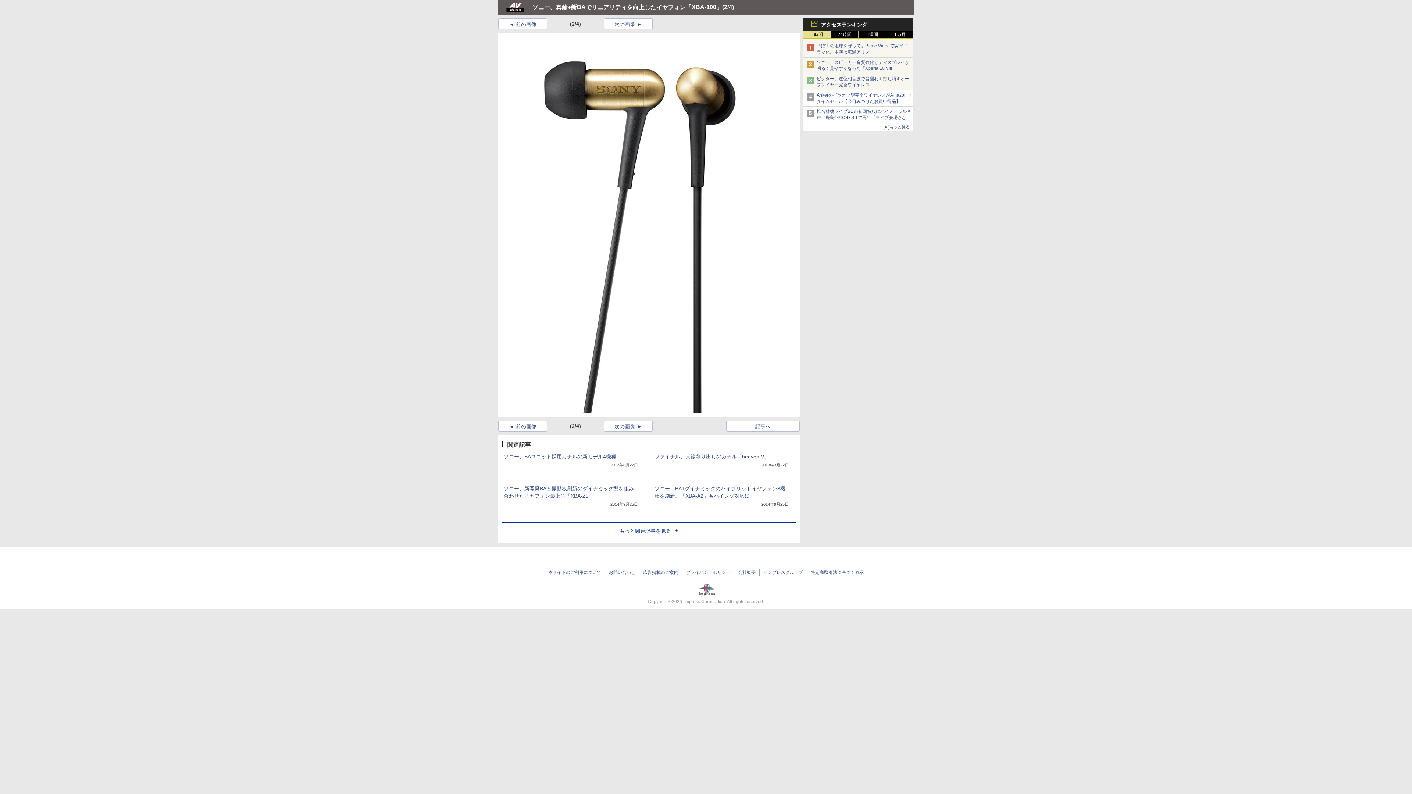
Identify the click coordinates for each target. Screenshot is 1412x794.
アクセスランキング (844, 25)
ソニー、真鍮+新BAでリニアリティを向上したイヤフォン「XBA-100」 (627, 7)
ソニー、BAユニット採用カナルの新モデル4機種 (560, 456)
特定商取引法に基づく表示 (837, 572)
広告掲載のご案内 (660, 572)
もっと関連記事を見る (645, 531)
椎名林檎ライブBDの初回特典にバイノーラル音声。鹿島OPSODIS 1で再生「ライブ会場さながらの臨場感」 (864, 117)
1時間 (817, 34)
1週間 (872, 34)
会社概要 (747, 572)
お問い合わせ (622, 572)
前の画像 (526, 24)
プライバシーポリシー (708, 572)
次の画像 (624, 24)
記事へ (763, 426)
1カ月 (900, 34)
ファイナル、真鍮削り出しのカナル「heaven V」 (712, 456)
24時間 (845, 34)
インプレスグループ (783, 572)
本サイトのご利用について (574, 572)
